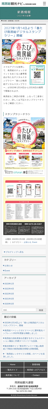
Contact (36, 375)
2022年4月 (9, 289)
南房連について (13, 375)
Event (34, 242)
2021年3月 (9, 299)
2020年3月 (9, 304)
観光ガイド (13, 370)
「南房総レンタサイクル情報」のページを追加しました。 (24, 355)
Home (12, 364)
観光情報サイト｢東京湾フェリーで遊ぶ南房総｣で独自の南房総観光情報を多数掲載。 (23, 347)
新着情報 (36, 364)
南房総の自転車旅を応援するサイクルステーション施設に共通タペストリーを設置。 (24, 339)
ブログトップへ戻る (15, 252)
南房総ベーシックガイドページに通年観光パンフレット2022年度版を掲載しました (24, 331)
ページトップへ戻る (24, 405)
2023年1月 (9, 284)
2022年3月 (9, 294)
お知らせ (27, 242)
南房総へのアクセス (36, 370)
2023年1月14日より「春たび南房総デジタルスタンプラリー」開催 (23, 31)
